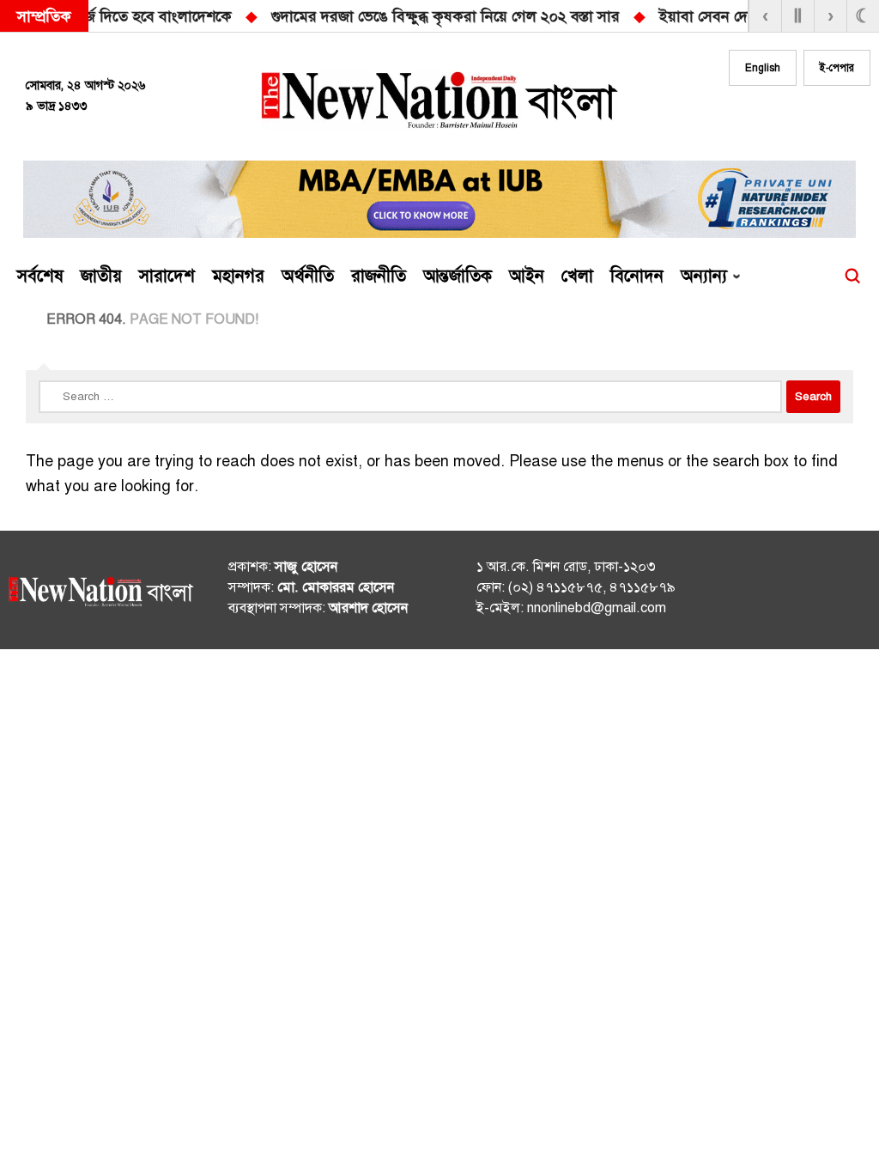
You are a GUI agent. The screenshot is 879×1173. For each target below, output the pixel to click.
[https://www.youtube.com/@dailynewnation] (831, 593)
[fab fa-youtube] (826, 117)
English (762, 68)
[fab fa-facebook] (757, 117)
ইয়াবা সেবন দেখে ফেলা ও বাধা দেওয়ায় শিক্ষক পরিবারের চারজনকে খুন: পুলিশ (553, 16)
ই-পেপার (837, 68)
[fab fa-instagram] (791, 117)
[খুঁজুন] (852, 276)
